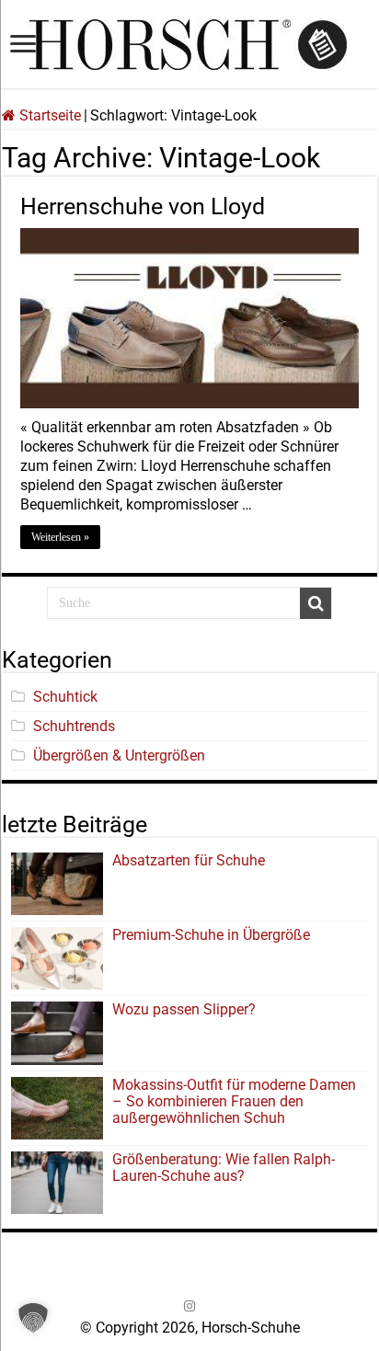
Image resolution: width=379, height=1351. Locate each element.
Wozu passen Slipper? (184, 1009)
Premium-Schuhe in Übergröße (211, 935)
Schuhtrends (74, 726)
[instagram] (189, 1306)
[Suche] (315, 603)
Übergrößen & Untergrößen (119, 755)
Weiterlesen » (60, 537)
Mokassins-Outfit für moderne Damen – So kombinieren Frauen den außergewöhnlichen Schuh (234, 1101)
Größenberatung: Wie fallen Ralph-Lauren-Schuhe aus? (223, 1168)
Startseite (48, 115)
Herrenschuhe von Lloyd (142, 206)
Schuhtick (65, 696)
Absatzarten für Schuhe (192, 860)
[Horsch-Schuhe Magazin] (189, 41)
